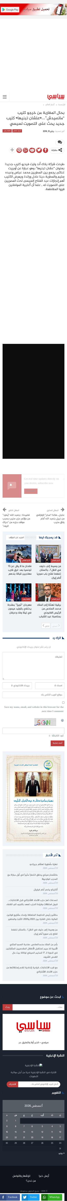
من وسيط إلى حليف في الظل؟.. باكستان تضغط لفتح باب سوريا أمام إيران (34, 932)
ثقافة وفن (7, 130)
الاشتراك (12, 1084)
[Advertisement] (33, 53)
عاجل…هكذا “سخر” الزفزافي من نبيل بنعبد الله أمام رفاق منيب (50, 519)
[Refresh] (62, 720)
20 (32, 1138)
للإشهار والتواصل (21, 1176)
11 (52, 1132)
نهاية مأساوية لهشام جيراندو (44, 864)
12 (42, 1132)
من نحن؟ (31, 1181)
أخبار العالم (17, 130)
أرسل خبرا (44, 1176)
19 (42, 1138)
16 (7, 1132)
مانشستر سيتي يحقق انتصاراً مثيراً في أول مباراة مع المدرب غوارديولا (33, 877)
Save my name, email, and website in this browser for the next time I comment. (34, 709)
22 (16, 1138)
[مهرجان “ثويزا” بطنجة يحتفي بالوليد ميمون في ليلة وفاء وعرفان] (18, 592)
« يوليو (61, 1153)
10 (60, 1132)
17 (60, 1138)
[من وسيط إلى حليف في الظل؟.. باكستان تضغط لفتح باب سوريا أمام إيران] (48, 554)
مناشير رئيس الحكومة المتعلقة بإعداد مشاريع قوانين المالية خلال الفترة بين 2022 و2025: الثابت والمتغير (32, 917)
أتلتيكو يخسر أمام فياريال (46, 890)
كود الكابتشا (58, 736)
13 (32, 1132)
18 (52, 1138)
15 (15, 1132)
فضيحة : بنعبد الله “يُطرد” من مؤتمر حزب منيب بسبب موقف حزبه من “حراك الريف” (16, 520)
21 (24, 1138)
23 (7, 1138)
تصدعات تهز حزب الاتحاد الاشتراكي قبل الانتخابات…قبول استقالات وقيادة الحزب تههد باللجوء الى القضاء (32, 902)
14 (24, 1132)
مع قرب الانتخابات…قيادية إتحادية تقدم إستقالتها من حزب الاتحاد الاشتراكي (32, 970)
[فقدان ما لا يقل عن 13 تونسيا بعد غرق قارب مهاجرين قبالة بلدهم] (18, 554)
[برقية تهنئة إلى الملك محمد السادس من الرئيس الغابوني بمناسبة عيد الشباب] (48, 592)
